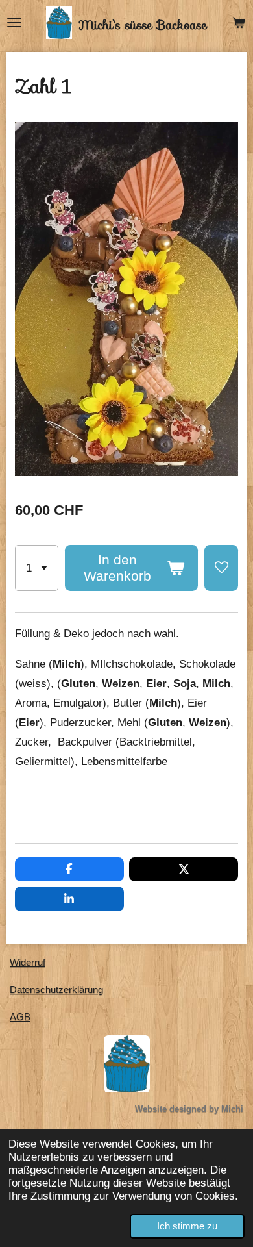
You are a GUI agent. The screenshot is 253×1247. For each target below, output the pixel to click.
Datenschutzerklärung (56, 989)
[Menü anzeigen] (14, 22)
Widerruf (27, 962)
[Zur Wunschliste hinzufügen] (221, 568)
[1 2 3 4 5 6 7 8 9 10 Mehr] (36, 568)
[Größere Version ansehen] (127, 1063)
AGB (20, 1016)
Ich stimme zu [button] (187, 1225)
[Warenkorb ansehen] (238, 22)
